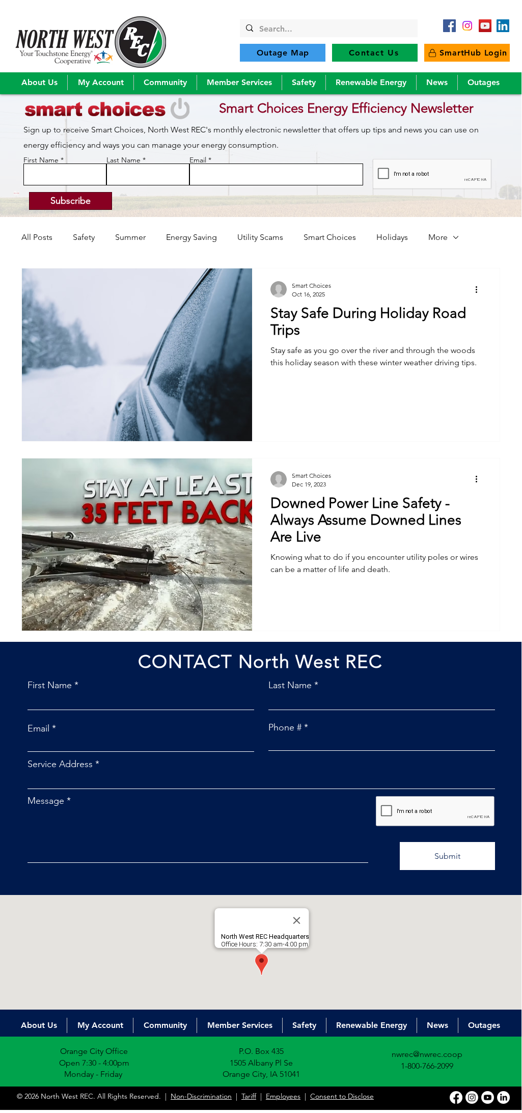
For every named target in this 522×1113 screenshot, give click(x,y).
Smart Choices (330, 237)
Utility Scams (260, 237)
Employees (283, 1096)
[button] (39, 82)
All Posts (36, 237)
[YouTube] (485, 25)
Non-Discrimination (201, 1096)
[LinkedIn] (503, 25)
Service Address (60, 764)
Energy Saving (191, 237)
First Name (41, 160)
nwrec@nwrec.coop (427, 1054)
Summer (130, 237)
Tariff (248, 1096)
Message (46, 800)
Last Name (123, 160)
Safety (84, 237)
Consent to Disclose (342, 1096)
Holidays (392, 237)
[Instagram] (471, 1097)
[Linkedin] (503, 1097)
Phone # (284, 727)
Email (197, 160)
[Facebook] (449, 25)
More (438, 237)
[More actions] (480, 289)
